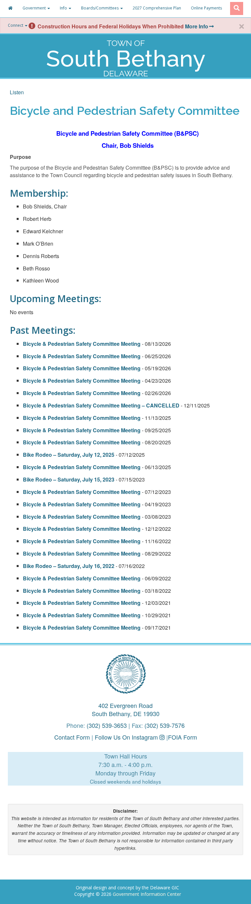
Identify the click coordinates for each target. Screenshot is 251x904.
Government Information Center (147, 894)
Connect (16, 25)
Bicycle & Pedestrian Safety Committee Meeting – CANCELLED (101, 405)
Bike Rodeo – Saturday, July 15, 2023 (69, 479)
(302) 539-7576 (164, 725)
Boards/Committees (100, 8)
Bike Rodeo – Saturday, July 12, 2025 (69, 454)
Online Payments (206, 8)
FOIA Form (182, 737)
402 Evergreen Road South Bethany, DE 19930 (125, 709)
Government (35, 8)
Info (64, 8)
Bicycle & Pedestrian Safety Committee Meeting (82, 343)
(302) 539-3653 (107, 725)
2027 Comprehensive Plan (157, 8)
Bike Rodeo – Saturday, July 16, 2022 (69, 566)
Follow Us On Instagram (127, 737)
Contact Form (72, 737)
